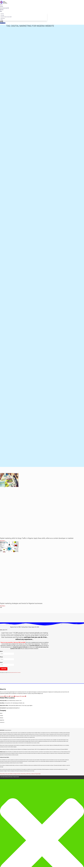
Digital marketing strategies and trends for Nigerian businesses (21, 603)
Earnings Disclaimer (16, 773)
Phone (1, 657)
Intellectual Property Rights (36, 773)
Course (1, 6)
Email (1, 662)
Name (1, 651)
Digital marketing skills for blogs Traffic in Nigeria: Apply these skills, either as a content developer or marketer (36, 538)
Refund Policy (23, 773)
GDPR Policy (28, 773)
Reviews (1, 9)
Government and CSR (4, 8)
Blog (1, 11)
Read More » (2, 540)
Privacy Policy (2, 773)
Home (1, 4)
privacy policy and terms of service (15, 672)
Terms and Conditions (9, 773)
